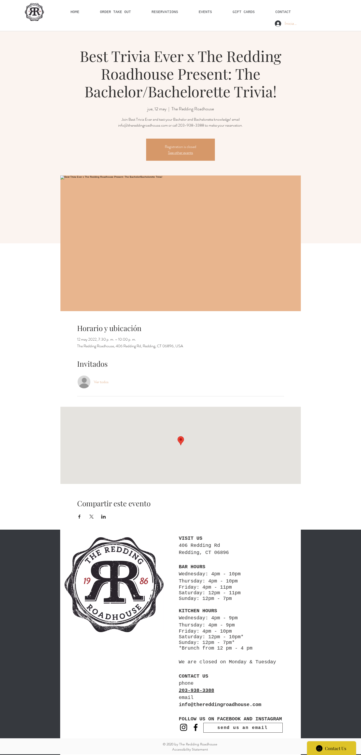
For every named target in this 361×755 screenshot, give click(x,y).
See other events (180, 152)
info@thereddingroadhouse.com (220, 705)
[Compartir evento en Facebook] (79, 517)
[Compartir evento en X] (91, 517)
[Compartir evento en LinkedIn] (103, 517)
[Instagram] (183, 727)
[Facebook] (195, 727)
